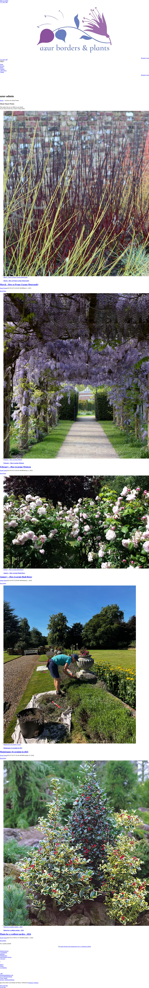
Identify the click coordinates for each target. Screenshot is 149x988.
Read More (3, 291)
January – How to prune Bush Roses (13, 569)
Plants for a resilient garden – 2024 (12, 927)
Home (1, 100)
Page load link (4, 985)
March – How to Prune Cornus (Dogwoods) (15, 277)
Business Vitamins (33, 982)
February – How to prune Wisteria (12, 459)
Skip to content (4, 0)
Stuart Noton (3, 288)
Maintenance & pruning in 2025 (12, 744)
